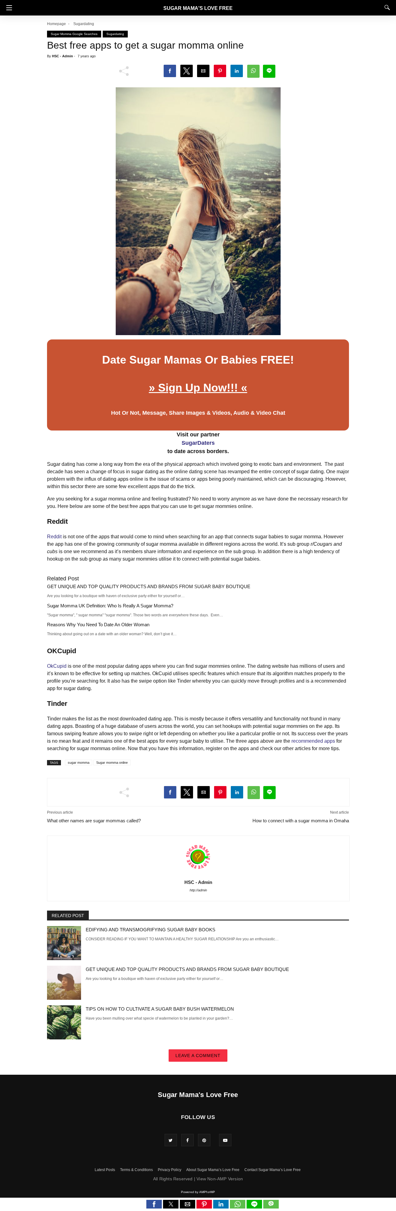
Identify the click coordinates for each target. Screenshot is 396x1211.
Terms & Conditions (136, 1170)
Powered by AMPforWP (198, 1192)
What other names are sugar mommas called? (94, 820)
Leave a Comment (198, 1055)
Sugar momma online (112, 762)
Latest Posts (105, 1170)
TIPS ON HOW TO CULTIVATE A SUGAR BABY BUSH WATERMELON (160, 1009)
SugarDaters (198, 443)
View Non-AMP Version (219, 1178)
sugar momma (78, 762)
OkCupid (57, 666)
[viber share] (271, 1206)
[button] (7, 7)
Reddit (54, 536)
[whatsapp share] (238, 1206)
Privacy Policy (169, 1170)
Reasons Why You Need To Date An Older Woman (98, 624)
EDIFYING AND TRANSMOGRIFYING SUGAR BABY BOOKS (150, 929)
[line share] (255, 1206)
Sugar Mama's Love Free (198, 8)
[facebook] (187, 1140)
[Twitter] (171, 1140)
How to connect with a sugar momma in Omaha (300, 820)
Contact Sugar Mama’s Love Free (272, 1170)
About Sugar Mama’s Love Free (212, 1170)
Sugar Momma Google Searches (74, 34)
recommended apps (313, 741)
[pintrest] (204, 1140)
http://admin (198, 890)
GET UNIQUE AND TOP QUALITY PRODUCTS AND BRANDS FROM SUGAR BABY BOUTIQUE (148, 586)
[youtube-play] (225, 1140)
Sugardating (83, 24)
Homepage (56, 24)
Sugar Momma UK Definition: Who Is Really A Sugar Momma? (110, 605)
